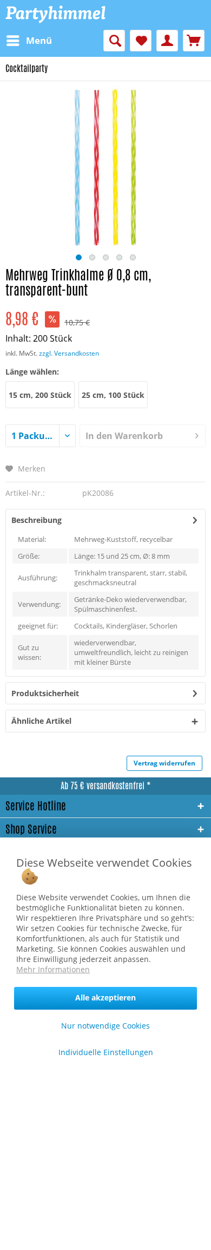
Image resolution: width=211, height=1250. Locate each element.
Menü (39, 40)
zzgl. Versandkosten (69, 353)
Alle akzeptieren (105, 997)
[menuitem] (28, 40)
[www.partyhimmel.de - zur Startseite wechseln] (55, 14)
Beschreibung (36, 520)
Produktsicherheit (45, 693)
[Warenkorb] (194, 40)
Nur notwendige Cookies (105, 1025)
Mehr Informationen (53, 969)
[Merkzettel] (140, 40)
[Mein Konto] (167, 40)
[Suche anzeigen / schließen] (114, 40)
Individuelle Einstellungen (105, 1052)
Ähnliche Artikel (41, 721)
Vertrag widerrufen (164, 763)
